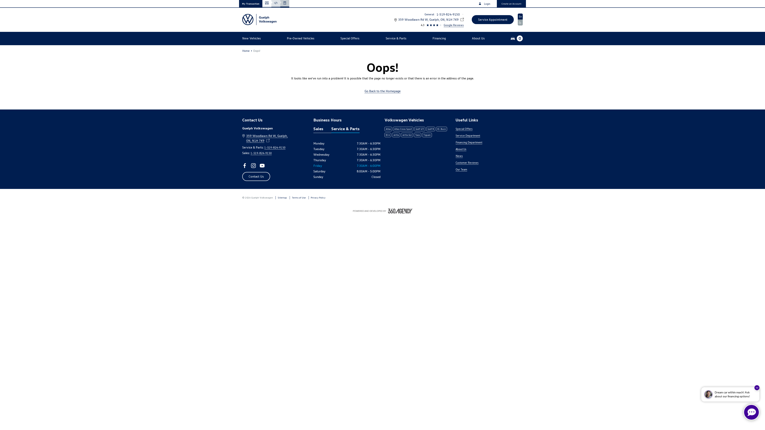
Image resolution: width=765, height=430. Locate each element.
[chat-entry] (751, 412)
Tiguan (427, 134)
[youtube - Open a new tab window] (262, 165)
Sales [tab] (318, 128)
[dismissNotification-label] (756, 387)
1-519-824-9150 (448, 14)
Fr (520, 22)
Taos (417, 134)
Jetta (396, 134)
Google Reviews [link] (454, 25)
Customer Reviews (467, 162)
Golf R (431, 128)
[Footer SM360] (400, 211)
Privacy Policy (318, 197)
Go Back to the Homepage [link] (383, 91)
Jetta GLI (407, 134)
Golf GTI (420, 128)
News (459, 155)
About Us (461, 149)
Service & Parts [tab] (345, 128)
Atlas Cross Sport (403, 128)
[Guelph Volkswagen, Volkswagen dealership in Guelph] (259, 19)
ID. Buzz (441, 128)
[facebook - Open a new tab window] (244, 165)
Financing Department (469, 142)
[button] (250, 3)
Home (246, 50)
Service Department (468, 135)
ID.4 (388, 134)
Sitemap (282, 197)
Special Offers (464, 128)
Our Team (461, 169)
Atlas (388, 128)
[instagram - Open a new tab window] (253, 165)
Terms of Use (299, 197)
